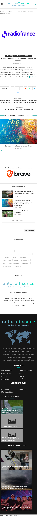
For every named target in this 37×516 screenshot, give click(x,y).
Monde (14, 259)
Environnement (7, 268)
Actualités (10, 11)
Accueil (2, 11)
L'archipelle (6, 250)
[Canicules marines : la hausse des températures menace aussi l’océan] (18, 131)
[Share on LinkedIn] (21, 88)
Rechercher (29, 232)
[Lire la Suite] (33, 77)
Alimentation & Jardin (25, 247)
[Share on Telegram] (34, 88)
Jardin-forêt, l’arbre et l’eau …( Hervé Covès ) (23, 213)
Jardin (21, 378)
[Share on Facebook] (12, 88)
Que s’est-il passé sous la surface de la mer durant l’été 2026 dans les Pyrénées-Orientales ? (23, 204)
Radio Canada (7, 262)
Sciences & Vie (25, 265)
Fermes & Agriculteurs (9, 247)
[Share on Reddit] (25, 88)
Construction (6, 375)
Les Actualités (6, 372)
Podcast (5, 256)
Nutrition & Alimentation (18, 256)
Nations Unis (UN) (17, 250)
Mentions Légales (8, 394)
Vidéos (29, 256)
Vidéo (21, 381)
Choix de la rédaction (17, 448)
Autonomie (6, 259)
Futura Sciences (14, 265)
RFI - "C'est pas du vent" (22, 253)
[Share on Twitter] (17, 88)
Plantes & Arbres (7, 253)
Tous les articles (25, 372)
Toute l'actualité (11, 398)
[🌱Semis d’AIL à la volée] (12, 423)
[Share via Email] (18, 92)
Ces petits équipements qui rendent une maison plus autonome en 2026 (10, 412)
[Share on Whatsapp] (30, 88)
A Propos (5, 391)
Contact (22, 391)
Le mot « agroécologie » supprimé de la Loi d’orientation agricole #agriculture (12, 440)
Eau (21, 375)
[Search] (35, 4)
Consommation (25, 262)
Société (16, 262)
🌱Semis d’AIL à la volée (9, 428)
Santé (4, 265)
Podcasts (5, 381)
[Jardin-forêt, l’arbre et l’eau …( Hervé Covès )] (7, 215)
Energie (4, 378)
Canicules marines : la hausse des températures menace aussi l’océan (24, 195)
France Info (22, 259)
